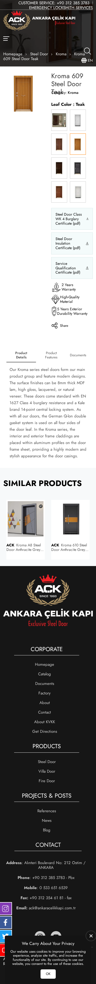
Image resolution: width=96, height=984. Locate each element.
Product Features (51, 355)
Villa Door (46, 771)
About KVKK (44, 721)
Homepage (44, 664)
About (44, 702)
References (46, 811)
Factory (44, 693)
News (46, 820)
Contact (44, 712)
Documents (78, 355)
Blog (46, 830)
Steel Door (47, 761)
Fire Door (47, 780)
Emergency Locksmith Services (61, 8)
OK (48, 973)
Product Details (21, 355)
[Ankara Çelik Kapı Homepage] (39, 21)
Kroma (73, 92)
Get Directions (44, 731)
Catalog (44, 674)
